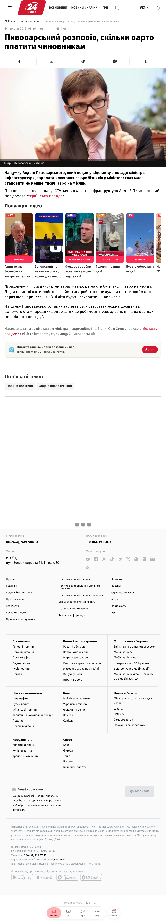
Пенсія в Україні (23, 726)
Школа (118, 708)
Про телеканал (15, 599)
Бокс (66, 745)
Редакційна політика (19, 592)
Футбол (68, 750)
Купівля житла (22, 750)
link (87, 559)
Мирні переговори (75, 657)
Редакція (11, 586)
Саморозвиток (123, 719)
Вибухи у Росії (72, 674)
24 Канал (10, 21)
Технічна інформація (72, 615)
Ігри (105, 7)
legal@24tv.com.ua (58, 859)
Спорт (67, 740)
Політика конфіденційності (76, 579)
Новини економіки (27, 693)
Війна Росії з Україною (81, 641)
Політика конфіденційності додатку (81, 595)
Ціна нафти (20, 698)
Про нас (11, 579)
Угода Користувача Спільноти (77, 602)
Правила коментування (73, 608)
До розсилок (139, 791)
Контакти (117, 579)
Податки (18, 720)
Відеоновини (21, 663)
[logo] (31, 7)
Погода (17, 674)
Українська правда (45, 196)
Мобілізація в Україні (131, 641)
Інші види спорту (74, 767)
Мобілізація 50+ (124, 652)
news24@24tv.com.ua (22, 542)
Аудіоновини (21, 668)
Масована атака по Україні (81, 668)
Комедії (68, 715)
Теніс (66, 756)
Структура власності (123, 592)
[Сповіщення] (158, 8)
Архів (114, 599)
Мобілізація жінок (126, 657)
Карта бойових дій (75, 652)
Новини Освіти (125, 693)
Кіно (66, 693)
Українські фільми (75, 704)
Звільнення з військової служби (135, 646)
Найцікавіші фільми (76, 698)
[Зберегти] (146, 61)
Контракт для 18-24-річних (131, 663)
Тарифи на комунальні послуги (33, 715)
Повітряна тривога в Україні (82, 663)
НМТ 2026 (120, 714)
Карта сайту (118, 606)
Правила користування (20, 619)
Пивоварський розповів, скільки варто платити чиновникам (82, 21)
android (22, 877)
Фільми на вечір (74, 709)
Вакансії (116, 586)
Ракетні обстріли (74, 646)
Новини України (84, 7)
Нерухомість (22, 740)
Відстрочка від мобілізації (131, 668)
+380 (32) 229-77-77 (34, 855)
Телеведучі (13, 606)
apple (44, 877)
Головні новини (23, 646)
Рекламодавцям (16, 612)
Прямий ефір (21, 657)
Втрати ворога (72, 679)
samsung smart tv (91, 877)
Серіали (68, 720)
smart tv (67, 877)
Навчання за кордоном (129, 725)
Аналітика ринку (23, 745)
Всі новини (58, 7)
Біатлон (68, 761)
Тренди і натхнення (25, 756)
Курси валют (21, 704)
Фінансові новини (25, 709)
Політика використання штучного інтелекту (80, 587)
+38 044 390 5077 (98, 542)
